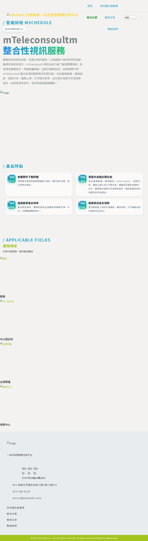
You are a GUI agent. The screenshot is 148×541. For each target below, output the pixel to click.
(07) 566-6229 (21, 491)
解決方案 (92, 17)
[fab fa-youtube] (35, 463)
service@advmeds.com (27, 498)
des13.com (111, 538)
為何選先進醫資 (109, 6)
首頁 (89, 6)
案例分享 (110, 17)
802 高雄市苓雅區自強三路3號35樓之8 (35, 485)
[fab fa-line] (23, 463)
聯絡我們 (113, 29)
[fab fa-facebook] (29, 463)
